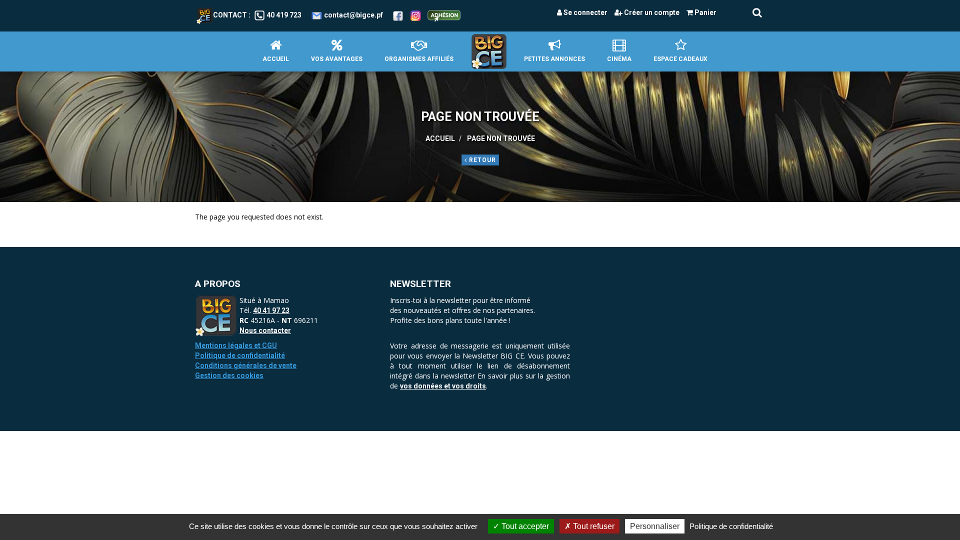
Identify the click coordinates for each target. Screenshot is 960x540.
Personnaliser (655, 526)
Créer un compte (651, 12)
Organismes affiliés (419, 59)
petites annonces (554, 59)
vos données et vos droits (443, 386)
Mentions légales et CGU (236, 346)
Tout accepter (524, 526)
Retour (481, 160)
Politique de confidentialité (240, 356)
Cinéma (619, 59)
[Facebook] (398, 15)
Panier (704, 12)
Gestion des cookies (229, 376)
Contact (230, 15)
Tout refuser (592, 526)
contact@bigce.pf (353, 15)
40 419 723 (284, 15)
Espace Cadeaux (681, 59)
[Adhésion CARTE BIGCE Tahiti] (444, 15)
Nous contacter (265, 330)
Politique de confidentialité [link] (731, 526)
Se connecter (585, 12)
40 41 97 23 (271, 310)
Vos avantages (336, 59)
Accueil (275, 59)
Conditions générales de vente (245, 366)
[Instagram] (416, 15)
